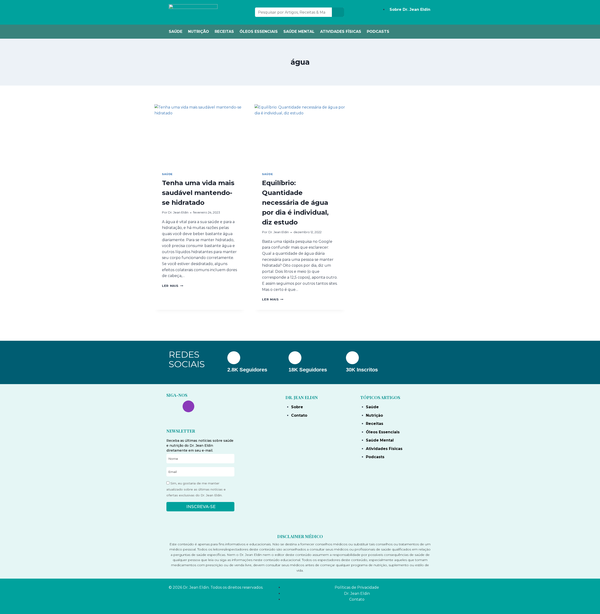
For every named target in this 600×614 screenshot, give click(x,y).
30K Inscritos (362, 370)
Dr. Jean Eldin (178, 212)
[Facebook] (172, 406)
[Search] (338, 12)
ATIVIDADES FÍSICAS (340, 31)
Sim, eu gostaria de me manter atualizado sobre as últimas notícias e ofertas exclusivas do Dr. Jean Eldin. (196, 489)
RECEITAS (224, 31)
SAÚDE (175, 31)
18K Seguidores (308, 370)
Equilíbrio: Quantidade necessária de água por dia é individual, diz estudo (295, 202)
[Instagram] (188, 406)
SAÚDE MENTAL (299, 31)
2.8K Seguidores (247, 370)
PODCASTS (378, 31)
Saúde (167, 174)
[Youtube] (204, 406)
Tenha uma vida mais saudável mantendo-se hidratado (198, 192)
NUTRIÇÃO (198, 31)
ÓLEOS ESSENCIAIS (259, 31)
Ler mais (172, 286)
